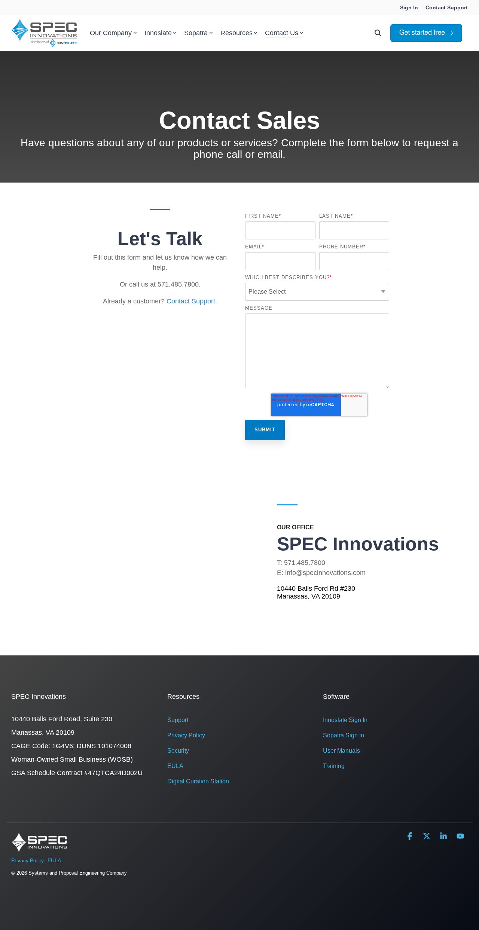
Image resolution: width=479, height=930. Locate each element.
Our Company (111, 33)
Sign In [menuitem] (409, 7)
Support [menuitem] (177, 720)
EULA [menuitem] (175, 766)
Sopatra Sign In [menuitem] (343, 735)
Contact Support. (192, 301)
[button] (410, 836)
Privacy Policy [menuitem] (186, 735)
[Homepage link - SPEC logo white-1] (39, 848)
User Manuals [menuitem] (341, 750)
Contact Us (281, 33)
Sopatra (196, 33)
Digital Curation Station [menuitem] (198, 781)
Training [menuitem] (334, 766)
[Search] (378, 33)
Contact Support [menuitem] (446, 7)
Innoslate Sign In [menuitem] (345, 720)
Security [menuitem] (178, 750)
